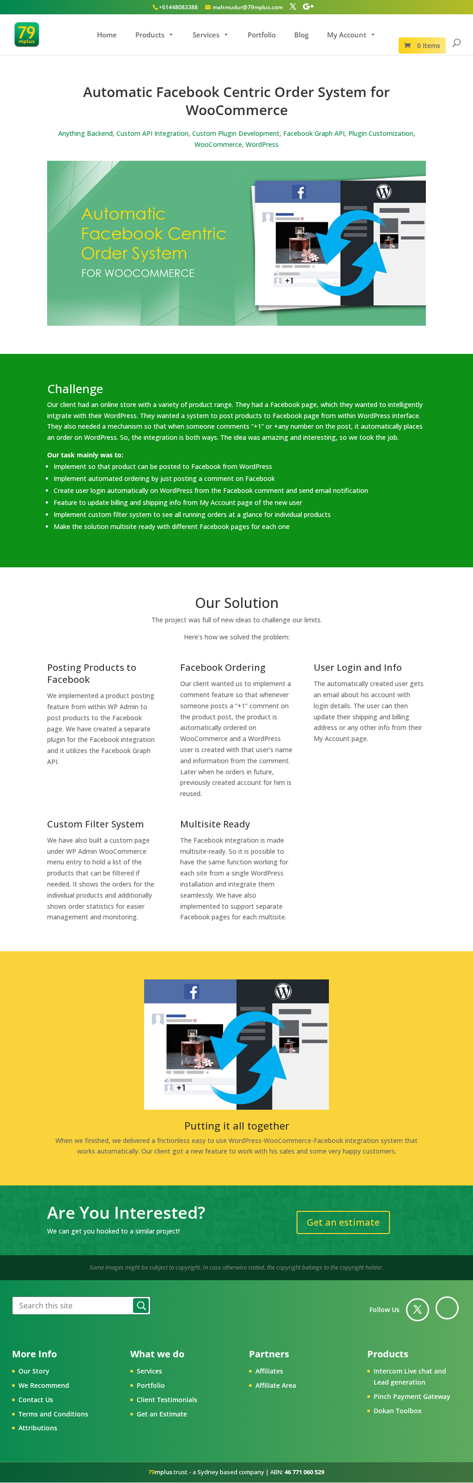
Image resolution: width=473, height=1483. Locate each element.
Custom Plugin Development (235, 133)
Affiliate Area (275, 1385)
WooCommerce (218, 144)
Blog (301, 34)
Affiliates (269, 1371)
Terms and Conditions (53, 1414)
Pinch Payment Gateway (412, 1396)
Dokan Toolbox (398, 1410)
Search (141, 1305)
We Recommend (43, 1385)
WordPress (262, 144)
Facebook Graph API (314, 133)
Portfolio (262, 34)
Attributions (37, 1427)
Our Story (33, 1371)
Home (107, 34)
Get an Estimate (162, 1414)
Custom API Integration (152, 133)
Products (149, 34)
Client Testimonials (167, 1399)
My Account (346, 34)
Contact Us (35, 1399)
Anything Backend (85, 133)
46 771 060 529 (304, 1472)
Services (206, 34)
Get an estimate (343, 1222)
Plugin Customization (380, 133)
